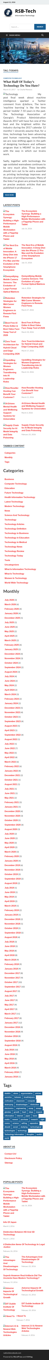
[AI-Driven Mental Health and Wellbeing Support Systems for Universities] (11, 404)
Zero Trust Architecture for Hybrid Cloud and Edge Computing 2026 (33, 344)
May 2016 (9, 1059)
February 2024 (12, 699)
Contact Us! (10, 1154)
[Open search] (42, 35)
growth (16, 1112)
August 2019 (11, 883)
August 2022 (11, 739)
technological (35, 1127)
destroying (9, 1105)
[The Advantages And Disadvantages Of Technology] (11, 1257)
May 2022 (9, 753)
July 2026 (9, 600)
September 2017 (13, 987)
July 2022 (9, 744)
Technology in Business (17, 533)
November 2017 (12, 978)
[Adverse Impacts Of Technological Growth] (11, 1288)
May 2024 (9, 685)
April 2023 (10, 730)
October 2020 (11, 820)
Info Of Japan (9, 1222)
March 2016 (10, 1068)
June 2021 (10, 793)
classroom (20, 1101)
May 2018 (9, 951)
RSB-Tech (25, 11)
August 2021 (11, 784)
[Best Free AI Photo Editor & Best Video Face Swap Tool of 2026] (11, 323)
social (15, 1127)
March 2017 (10, 1014)
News (7, 511)
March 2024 (10, 694)
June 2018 (10, 946)
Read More (8, 194)
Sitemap (9, 1163)
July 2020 (9, 834)
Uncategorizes (12, 565)
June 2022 (10, 748)
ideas (31, 1112)
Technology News (13, 547)
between (17, 1097)
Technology (10, 520)
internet (20, 1116)
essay (31, 1108)
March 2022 (10, 762)
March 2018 (10, 960)
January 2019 (11, 915)
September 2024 (13, 667)
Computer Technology (12, 78)
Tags (7, 462)
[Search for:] (28, 27)
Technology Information (14, 1134)
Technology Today (14, 556)
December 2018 (12, 919)
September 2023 (13, 721)
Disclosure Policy (13, 1158)
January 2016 (11, 1077)
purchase (24, 1119)
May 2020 (9, 843)
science (16, 1123)
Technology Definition (15, 529)
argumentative (26, 1093)
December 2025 (12, 618)
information (9, 1116)
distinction (34, 1105)
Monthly (9, 457)
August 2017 (11, 991)
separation (34, 1123)
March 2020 (10, 852)
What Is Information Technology (20, 569)
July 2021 (9, 789)
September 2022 (13, 735)
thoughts (30, 1134)
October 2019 (11, 874)
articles (38, 1093)
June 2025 (10, 627)
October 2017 (11, 982)
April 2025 (10, 636)
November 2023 (12, 712)
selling (24, 1123)
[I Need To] (9, 1316)
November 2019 (12, 870)
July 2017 (9, 996)
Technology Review (14, 551)
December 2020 (12, 811)
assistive (8, 1097)
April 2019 (10, 901)
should (7, 1127)
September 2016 (13, 1041)
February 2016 (12, 1072)
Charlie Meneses (26, 90)
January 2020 (11, 861)
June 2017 (10, 1000)
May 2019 (9, 897)
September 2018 (13, 933)
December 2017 (12, 973)
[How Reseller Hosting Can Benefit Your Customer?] (11, 388)
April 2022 (10, 757)
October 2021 (11, 780)
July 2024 (9, 676)
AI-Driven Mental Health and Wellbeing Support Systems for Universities (34, 406)
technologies (10, 1131)
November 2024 (12, 658)
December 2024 (12, 654)
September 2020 (13, 825)
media (7, 1119)
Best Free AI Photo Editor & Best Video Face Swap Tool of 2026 (33, 325)
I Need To (21, 1316)
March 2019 (10, 906)
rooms (7, 1123)
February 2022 (12, 766)
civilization (9, 1101)
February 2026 (12, 609)
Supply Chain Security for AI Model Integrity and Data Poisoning (33, 428)
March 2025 (10, 640)
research (34, 1119)
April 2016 (10, 1063)
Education (10, 488)
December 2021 (12, 775)
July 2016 (9, 1050)
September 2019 (13, 879)
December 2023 (12, 708)
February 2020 (12, 856)
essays (38, 1108)
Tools (7, 560)
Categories (10, 453)
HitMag (29, 1357)
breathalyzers (29, 1097)
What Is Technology (14, 574)
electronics (9, 1108)
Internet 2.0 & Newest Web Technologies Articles (32, 1328)
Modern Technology (14, 506)
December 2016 (12, 1027)
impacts (39, 1112)
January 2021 (11, 807)
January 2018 (11, 969)
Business (9, 479)
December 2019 (12, 865)
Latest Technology (14, 502)
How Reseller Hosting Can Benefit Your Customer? (32, 390)
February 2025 (12, 645)
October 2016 (11, 1036)
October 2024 (11, 663)
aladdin (8, 1093)
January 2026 (11, 613)
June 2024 (10, 681)
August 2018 (11, 937)
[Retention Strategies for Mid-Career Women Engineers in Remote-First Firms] (11, 298)
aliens (15, 1093)
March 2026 (10, 604)
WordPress (17, 1357)
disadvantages (22, 1105)
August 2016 (11, 1045)
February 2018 (12, 964)
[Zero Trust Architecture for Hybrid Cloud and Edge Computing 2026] (11, 342)
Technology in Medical (16, 542)
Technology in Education (17, 538)
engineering (21, 1108)
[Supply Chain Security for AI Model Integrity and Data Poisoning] (11, 425)
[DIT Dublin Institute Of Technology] (11, 1304)
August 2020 (11, 829)
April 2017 (10, 1009)
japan (28, 1116)
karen (35, 1116)
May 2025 (9, 631)
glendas (8, 1112)
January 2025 (11, 649)
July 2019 (9, 888)
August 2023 (11, 726)
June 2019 (10, 892)
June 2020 (10, 838)
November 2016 (12, 1032)
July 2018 (9, 942)
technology (22, 1131)
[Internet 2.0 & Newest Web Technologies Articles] (11, 1326)
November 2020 (12, 816)
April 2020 (10, 847)
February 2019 (12, 910)
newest (15, 1119)
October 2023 (11, 717)
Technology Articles (14, 524)
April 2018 (10, 955)
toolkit (39, 1134)
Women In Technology (16, 578)
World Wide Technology (16, 583)
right (42, 1119)
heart (24, 1112)
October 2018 (11, 928)
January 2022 (11, 771)
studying (24, 1127)
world (7, 1138)
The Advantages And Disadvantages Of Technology (32, 1259)
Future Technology (14, 493)
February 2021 (12, 802)
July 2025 (9, 622)
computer (31, 1101)
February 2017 (12, 1018)
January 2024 (11, 703)
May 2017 (9, 1005)
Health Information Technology (20, 497)
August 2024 (11, 672)
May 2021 (9, 798)
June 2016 (10, 1054)
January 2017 (11, 1023)
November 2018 (12, 924)
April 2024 (10, 690)
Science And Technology (17, 515)
